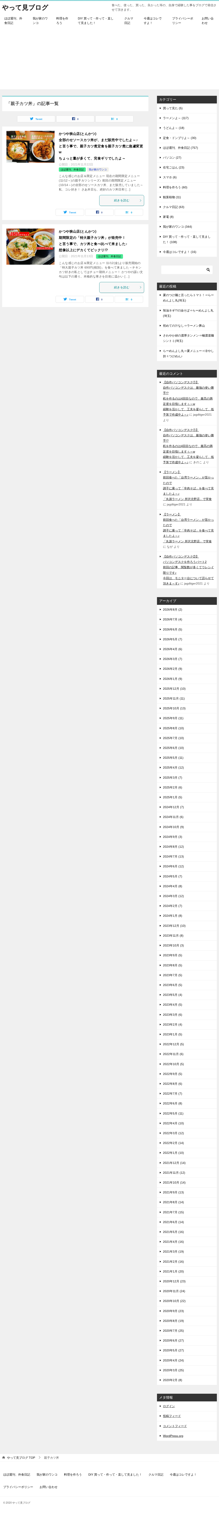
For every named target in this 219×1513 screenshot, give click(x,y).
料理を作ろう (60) (175, 187)
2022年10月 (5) (173, 1064)
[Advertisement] (109, 59)
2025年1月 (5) (172, 797)
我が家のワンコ (40, 21)
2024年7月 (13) (173, 856)
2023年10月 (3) (173, 945)
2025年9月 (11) (173, 718)
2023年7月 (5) (172, 975)
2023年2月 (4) (172, 1024)
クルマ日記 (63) (173, 207)
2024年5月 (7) (172, 876)
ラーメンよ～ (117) (176, 118)
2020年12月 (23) (174, 1281)
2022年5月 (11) (173, 1113)
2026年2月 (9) (172, 668)
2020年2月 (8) (172, 1380)
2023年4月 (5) (172, 1004)
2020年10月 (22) (174, 1301)
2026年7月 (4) (172, 619)
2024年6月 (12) (173, 866)
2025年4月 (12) (173, 767)
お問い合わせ (208, 21)
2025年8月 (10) (173, 728)
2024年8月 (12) (173, 846)
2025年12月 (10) (174, 688)
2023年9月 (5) (172, 955)
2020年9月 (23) (173, 1311)
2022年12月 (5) (173, 1044)
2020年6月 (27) (173, 1340)
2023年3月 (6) (172, 1014)
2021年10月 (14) (174, 1182)
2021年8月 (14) (173, 1202)
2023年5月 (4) (172, 994)
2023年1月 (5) (172, 1034)
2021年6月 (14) (173, 1222)
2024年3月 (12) (173, 896)
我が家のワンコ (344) (177, 226)
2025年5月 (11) (173, 757)
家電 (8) (168, 216)
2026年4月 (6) (172, 649)
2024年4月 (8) (172, 886)
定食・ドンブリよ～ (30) (179, 138)
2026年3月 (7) (172, 659)
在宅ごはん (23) (173, 167)
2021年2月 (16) (173, 1261)
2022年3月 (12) (173, 1133)
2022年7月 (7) (172, 1093)
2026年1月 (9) (172, 678)
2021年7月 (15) (173, 1212)
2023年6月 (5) (172, 985)
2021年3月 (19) (173, 1251)
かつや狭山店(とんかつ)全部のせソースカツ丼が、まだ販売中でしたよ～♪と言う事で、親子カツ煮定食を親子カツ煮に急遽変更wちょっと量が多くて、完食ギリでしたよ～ (101, 146)
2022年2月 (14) (173, 1143)
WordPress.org (173, 1436)
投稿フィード (172, 1416)
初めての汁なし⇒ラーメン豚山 (184, 325)
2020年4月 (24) (173, 1360)
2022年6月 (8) (172, 1103)
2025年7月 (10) (173, 738)
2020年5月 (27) (173, 1350)
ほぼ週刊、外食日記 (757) (180, 147)
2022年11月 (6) (173, 1054)
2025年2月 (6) (172, 787)
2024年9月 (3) (172, 836)
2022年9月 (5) (172, 1074)
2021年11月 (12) (174, 1172)
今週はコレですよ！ (153, 21)
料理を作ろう (62, 21)
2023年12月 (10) (174, 925)
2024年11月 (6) (173, 817)
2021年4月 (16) (173, 1241)
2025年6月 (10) (173, 748)
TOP (21, 1457)
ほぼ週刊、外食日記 (13, 21)
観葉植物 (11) (172, 197)
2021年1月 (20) (173, 1271)
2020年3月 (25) (173, 1370)
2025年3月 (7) (172, 777)
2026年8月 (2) (172, 609)
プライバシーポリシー (182, 21)
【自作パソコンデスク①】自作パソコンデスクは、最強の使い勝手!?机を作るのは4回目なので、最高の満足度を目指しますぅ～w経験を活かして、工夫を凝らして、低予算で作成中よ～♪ (188, 398)
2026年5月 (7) (172, 639)
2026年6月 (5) (172, 629)
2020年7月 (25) (173, 1330)
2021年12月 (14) (174, 1163)
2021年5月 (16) (173, 1232)
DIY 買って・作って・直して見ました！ (96, 21)
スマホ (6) (170, 177)
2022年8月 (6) (172, 1083)
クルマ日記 (128, 21)
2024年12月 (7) (173, 807)
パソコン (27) (172, 157)
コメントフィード (175, 1426)
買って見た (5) (173, 108)
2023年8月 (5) (172, 965)
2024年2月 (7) (172, 906)
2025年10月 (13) (174, 708)
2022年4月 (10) (173, 1123)
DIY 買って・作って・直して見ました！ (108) (187, 239)
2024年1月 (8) (172, 915)
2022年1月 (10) (173, 1152)
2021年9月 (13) (173, 1192)
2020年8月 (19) (173, 1321)
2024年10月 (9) (173, 827)
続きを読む (121, 200)
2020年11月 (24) (174, 1291)
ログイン (169, 1406)
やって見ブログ (25, 7)
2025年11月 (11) (174, 698)
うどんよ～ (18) (173, 128)
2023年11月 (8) (173, 935)
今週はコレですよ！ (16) (179, 252)
